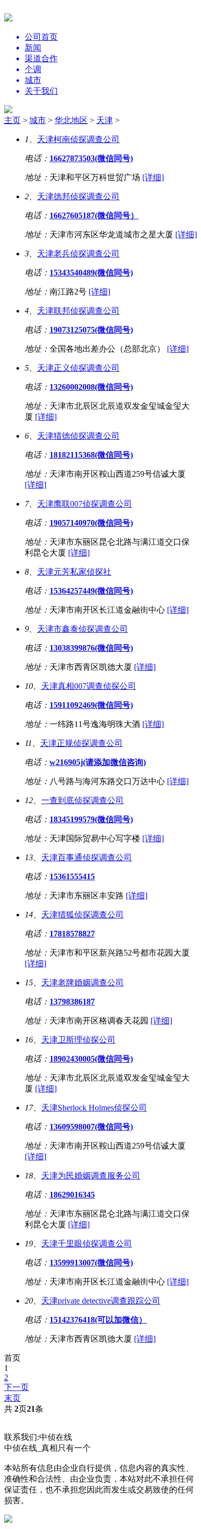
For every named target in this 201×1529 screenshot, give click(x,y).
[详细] (153, 177)
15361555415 (72, 876)
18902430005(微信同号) (91, 1058)
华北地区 (71, 120)
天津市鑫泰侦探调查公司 (82, 628)
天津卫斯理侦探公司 (78, 1039)
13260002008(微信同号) (91, 387)
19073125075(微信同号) (91, 329)
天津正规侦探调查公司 (81, 743)
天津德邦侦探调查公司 (78, 196)
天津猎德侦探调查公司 (78, 435)
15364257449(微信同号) (91, 590)
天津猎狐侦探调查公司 (82, 914)
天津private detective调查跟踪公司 (100, 1300)
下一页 (16, 1387)
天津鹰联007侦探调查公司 (84, 503)
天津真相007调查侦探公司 (88, 686)
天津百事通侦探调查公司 (86, 857)
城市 (37, 120)
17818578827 (72, 933)
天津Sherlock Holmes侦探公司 (94, 1107)
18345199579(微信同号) (91, 819)
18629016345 (72, 1194)
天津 (104, 120)
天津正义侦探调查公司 (78, 367)
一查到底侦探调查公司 (82, 800)
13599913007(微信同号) (91, 1262)
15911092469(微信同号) (91, 705)
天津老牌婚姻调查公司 (82, 982)
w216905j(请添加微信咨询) (97, 762)
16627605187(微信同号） (94, 215)
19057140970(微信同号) (91, 522)
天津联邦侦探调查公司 (78, 310)
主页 (12, 120)
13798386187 (72, 1001)
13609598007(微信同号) (91, 1126)
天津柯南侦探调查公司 (78, 139)
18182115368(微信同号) (91, 454)
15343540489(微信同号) (91, 272)
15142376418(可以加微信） (98, 1319)
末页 (12, 1398)
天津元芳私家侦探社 (74, 571)
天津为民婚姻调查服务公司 (90, 1175)
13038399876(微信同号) (91, 648)
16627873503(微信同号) (91, 158)
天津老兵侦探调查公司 (78, 253)
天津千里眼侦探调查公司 (86, 1243)
